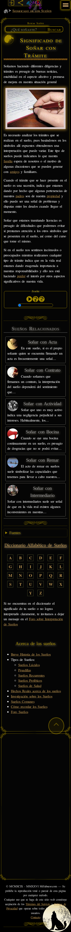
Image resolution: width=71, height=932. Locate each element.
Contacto (35, 917)
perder (21, 276)
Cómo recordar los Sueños (29, 706)
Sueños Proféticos (30, 680)
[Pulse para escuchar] (29, 299)
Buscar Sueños (35, 23)
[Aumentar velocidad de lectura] (35, 299)
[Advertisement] (35, 771)
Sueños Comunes (22, 701)
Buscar (54, 29)
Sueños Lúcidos (29, 665)
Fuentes (14, 533)
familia (8, 161)
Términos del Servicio (38, 904)
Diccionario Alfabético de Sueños (35, 545)
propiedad (53, 196)
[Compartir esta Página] (20, 3)
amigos (14, 171)
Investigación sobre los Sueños (31, 696)
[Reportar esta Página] (38, 3)
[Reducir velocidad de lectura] (42, 299)
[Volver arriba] (56, 725)
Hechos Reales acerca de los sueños (36, 691)
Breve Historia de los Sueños (31, 654)
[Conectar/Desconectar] (11, 3)
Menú (65, 3)
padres (20, 196)
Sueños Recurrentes (31, 675)
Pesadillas (24, 670)
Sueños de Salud (29, 685)
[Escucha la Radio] (29, 3)
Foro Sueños (19, 712)
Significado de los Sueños (31, 10)
